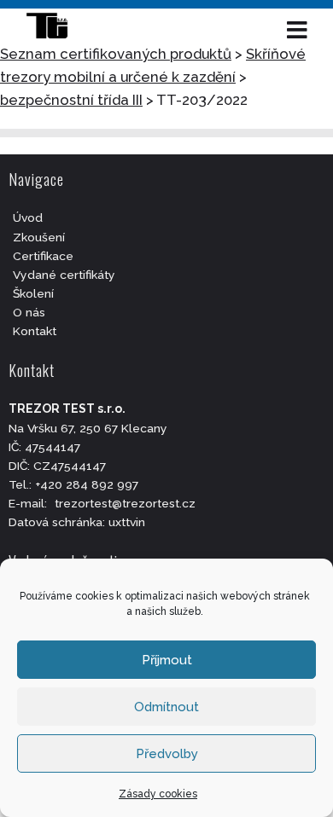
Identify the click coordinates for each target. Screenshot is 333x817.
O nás (29, 312)
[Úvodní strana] (55, 30)
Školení (33, 293)
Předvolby (167, 754)
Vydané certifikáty (64, 274)
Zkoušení (39, 237)
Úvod (28, 217)
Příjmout (167, 660)
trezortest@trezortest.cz (125, 503)
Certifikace (43, 256)
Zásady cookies (158, 794)
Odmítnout (166, 707)
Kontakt (34, 331)
